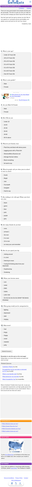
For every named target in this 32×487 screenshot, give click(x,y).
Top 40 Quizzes (23, 100)
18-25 (5, 125)
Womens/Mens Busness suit (12, 153)
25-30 (5, 128)
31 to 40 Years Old (9, 64)
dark (5, 316)
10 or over (7, 241)
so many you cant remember (12, 244)
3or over (6, 235)
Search (16, 484)
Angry (5, 332)
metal (5, 285)
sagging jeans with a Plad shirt (13, 150)
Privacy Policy (19, 478)
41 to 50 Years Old (9, 67)
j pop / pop (7, 294)
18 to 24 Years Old (9, 58)
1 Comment (21, 8)
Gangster (6, 188)
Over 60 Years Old (9, 74)
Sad (5, 329)
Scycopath (7, 184)
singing (6, 319)
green (5, 206)
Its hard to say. (8, 163)
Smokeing (7, 272)
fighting (6, 309)
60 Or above (7, 137)
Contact (26, 478)
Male (5, 83)
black (5, 202)
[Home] (16, 2)
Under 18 (6, 121)
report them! (14, 468)
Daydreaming (8, 269)
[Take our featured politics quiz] (16, 446)
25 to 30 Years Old (9, 61)
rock (5, 282)
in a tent (6, 257)
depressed (7, 313)
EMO (5, 288)
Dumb (5, 175)
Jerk (5, 181)
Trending (20, 484)
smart (5, 338)
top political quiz (9, 454)
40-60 (5, 134)
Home (12, 484)
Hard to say (7, 191)
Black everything (9, 160)
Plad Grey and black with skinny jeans (15, 147)
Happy (6, 335)
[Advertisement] (16, 37)
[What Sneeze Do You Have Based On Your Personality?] (5, 96)
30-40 (5, 131)
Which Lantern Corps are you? (10, 431)
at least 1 (6, 231)
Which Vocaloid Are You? (9, 379)
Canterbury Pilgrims (7, 366)
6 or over (6, 238)
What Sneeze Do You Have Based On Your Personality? (19, 95)
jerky (5, 345)
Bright (5, 178)
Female (6, 87)
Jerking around (8, 254)
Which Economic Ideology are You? (11, 428)
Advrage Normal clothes (11, 157)
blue (5, 209)
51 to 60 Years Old (9, 71)
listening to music (9, 260)
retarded (6, 342)
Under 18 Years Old (9, 55)
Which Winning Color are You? (10, 423)
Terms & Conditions (9, 478)
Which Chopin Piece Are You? (10, 426)
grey (5, 218)
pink (5, 212)
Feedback (29, 8)
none (5, 228)
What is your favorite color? (9, 374)
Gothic (6, 291)
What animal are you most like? (10, 376)
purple (6, 215)
